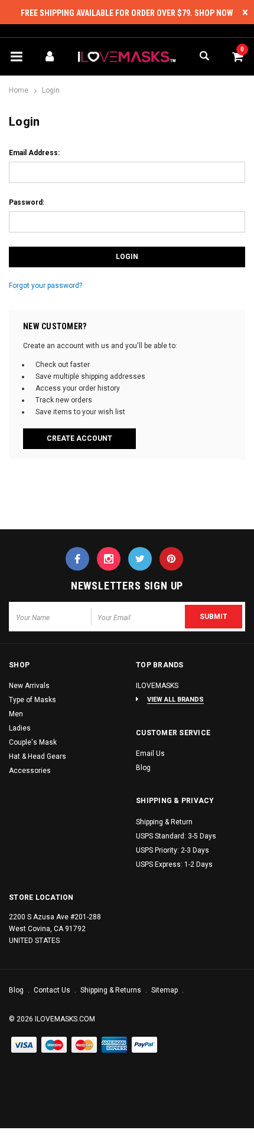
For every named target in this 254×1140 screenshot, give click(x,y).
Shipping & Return (164, 822)
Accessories (30, 770)
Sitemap (165, 990)
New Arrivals (29, 686)
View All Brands (175, 699)
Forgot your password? (45, 285)
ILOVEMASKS (157, 686)
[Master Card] (54, 1045)
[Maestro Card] (84, 1045)
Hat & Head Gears (37, 756)
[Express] (115, 1045)
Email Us (150, 753)
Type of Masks (32, 700)
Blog (143, 768)
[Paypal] (145, 1045)
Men (16, 714)
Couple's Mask (33, 742)
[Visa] (24, 1045)
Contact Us (53, 990)
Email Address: (34, 153)
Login (51, 90)
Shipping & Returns (111, 990)
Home (18, 90)
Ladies (20, 728)
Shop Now (213, 13)
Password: (26, 202)
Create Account (79, 438)
